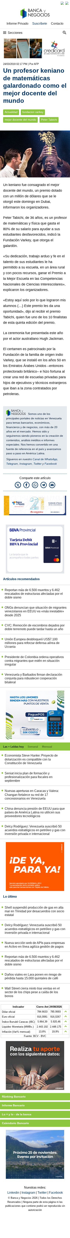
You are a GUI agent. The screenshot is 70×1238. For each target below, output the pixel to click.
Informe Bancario (13, 1105)
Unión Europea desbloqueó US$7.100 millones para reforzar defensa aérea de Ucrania (32, 643)
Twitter (37, 463)
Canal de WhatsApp (45, 459)
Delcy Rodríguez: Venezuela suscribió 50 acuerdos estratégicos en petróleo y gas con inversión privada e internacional (35, 830)
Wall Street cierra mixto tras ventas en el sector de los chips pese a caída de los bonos (32, 992)
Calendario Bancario (15, 1123)
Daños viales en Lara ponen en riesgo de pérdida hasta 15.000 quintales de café (33, 976)
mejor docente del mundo (20, 119)
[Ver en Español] (66, 3)
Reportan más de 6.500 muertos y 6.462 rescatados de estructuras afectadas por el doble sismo (34, 593)
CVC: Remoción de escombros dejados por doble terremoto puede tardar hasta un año (35, 627)
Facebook (51, 463)
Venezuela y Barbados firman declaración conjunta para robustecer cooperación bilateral (33, 678)
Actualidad (11, 112)
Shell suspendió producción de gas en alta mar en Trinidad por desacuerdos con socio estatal (34, 911)
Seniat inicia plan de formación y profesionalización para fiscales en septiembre (28, 777)
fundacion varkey (32, 112)
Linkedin (13, 1192)
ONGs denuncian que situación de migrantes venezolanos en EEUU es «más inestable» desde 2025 (35, 611)
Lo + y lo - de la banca (16, 1114)
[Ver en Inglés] (62, 3)
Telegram (12, 463)
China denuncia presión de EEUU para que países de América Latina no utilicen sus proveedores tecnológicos (35, 812)
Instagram (25, 463)
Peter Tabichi (49, 119)
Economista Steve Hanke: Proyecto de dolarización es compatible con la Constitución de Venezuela (31, 759)
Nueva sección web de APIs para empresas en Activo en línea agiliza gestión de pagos (35, 944)
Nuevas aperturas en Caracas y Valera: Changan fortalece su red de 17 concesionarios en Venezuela (32, 794)
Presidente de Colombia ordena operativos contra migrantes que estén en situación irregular (34, 660)
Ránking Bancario (14, 1096)
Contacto (57, 23)
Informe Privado (17, 23)
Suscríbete (39, 23)
